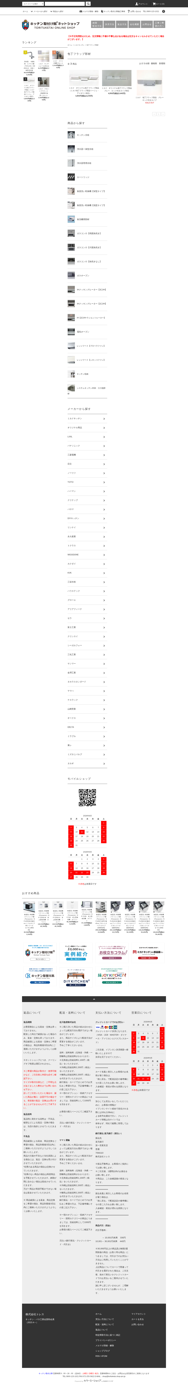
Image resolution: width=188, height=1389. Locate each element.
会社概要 (134, 24)
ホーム (25, 11)
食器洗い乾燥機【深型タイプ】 (90, 191)
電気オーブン (82, 332)
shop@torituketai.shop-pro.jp (113, 1376)
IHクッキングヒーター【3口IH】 (91, 289)
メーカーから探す (40, 11)
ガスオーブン (82, 275)
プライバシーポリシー (105, 1340)
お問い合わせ (135, 11)
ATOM (104, 1356)
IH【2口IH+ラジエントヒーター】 (90, 318)
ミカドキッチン (79, 45)
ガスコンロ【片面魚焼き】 (88, 247)
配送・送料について (104, 1324)
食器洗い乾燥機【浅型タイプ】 (90, 205)
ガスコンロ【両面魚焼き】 (88, 233)
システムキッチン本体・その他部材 (86, 391)
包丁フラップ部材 (92, 45)
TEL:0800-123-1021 (151, 11)
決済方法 (109, 24)
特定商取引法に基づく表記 (107, 1335)
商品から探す (58, 11)
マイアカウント (138, 1314)
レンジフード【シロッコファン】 (90, 360)
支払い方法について (104, 1319)
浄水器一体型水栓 (84, 149)
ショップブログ (102, 1351)
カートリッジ (82, 177)
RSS (97, 1356)
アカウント (143, 4)
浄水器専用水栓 (83, 163)
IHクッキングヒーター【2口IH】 (91, 303)
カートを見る (137, 1319)
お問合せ (147, 24)
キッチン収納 (81, 374)
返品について (101, 1330)
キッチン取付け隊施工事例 (114, 11)
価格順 (154, 63)
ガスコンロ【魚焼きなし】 (88, 261)
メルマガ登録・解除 (90, 11)
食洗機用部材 (82, 219)
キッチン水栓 (82, 135)
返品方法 (122, 24)
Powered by (79, 1381)
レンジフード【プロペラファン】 (90, 346)
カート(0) (160, 4)
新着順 (162, 63)
